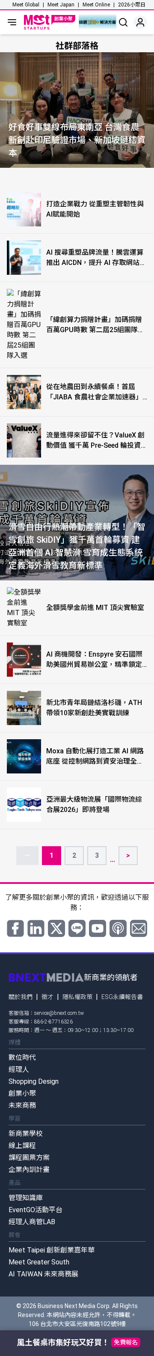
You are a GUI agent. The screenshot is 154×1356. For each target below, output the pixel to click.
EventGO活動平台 (35, 1210)
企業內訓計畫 (29, 1170)
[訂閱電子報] (138, 928)
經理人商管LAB (32, 1222)
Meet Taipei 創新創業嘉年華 (52, 1250)
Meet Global (25, 5)
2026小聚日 (131, 5)
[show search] (123, 22)
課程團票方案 (29, 1158)
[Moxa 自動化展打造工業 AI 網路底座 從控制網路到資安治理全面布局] (24, 756)
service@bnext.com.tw (59, 1013)
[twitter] (56, 928)
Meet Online (96, 5)
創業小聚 (22, 1093)
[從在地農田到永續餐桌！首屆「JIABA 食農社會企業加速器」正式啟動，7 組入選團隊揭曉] (24, 392)
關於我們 (21, 996)
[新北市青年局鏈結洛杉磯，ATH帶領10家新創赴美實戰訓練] (24, 708)
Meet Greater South (39, 1262)
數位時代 (22, 1057)
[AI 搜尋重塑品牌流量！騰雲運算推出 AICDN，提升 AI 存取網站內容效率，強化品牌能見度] (24, 258)
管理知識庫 (26, 1198)
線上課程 (22, 1146)
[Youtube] (97, 928)
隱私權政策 (77, 996)
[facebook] (15, 928)
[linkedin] (35, 928)
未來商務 (22, 1105)
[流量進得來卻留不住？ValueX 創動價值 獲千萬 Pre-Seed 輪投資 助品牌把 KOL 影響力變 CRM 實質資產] (24, 440)
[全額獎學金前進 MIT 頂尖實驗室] (24, 607)
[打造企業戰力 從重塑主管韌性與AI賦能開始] (24, 209)
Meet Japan (60, 5)
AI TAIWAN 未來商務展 (43, 1274)
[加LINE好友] (77, 928)
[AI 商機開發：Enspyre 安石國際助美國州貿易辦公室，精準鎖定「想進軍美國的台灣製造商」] (24, 659)
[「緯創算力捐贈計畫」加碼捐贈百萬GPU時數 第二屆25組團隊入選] (24, 325)
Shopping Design (34, 1081)
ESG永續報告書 (122, 996)
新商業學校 (26, 1134)
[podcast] (118, 928)
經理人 (19, 1069)
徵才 (47, 996)
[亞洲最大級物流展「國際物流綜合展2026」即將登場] (24, 805)
